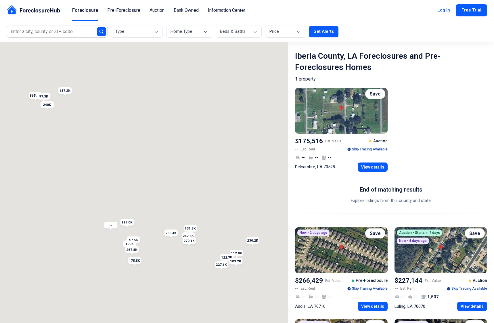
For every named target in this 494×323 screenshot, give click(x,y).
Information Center (226, 10)
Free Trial (471, 10)
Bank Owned (186, 10)
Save (375, 94)
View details (372, 167)
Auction (157, 10)
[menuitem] (85, 10)
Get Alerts (323, 31)
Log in (443, 10)
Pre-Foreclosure (123, 10)
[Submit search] (101, 31)
